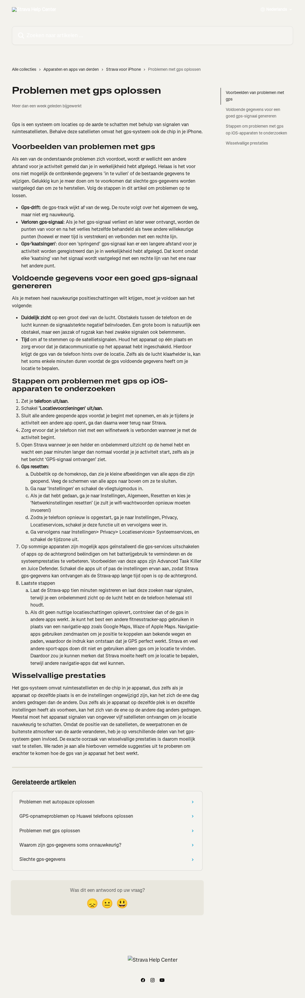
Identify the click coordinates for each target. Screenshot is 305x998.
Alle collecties (24, 69)
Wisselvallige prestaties (247, 143)
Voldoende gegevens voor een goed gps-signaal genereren (253, 113)
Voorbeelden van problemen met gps (255, 96)
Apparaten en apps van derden (71, 69)
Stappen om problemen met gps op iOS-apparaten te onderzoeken (256, 129)
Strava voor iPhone (123, 69)
